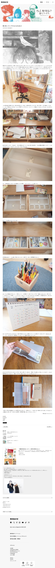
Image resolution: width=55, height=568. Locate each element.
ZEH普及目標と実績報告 (14, 549)
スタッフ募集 (12, 554)
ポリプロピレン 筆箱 (11, 373)
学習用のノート (13, 410)
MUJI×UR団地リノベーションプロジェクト (18, 536)
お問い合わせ (12, 545)
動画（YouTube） (7, 472)
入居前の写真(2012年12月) (7, 504)
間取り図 (4, 502)
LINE (4, 420)
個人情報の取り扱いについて (15, 550)
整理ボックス (18, 183)
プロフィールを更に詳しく (8, 477)
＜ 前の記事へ (5, 426)
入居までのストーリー (8, 471)
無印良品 (11, 557)
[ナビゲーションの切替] (53, 2)
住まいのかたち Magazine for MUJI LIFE (18, 527)
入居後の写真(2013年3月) (6, 505)
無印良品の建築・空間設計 (15, 538)
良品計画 (11, 559)
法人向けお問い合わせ (14, 552)
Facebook (5, 417)
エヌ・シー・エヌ (13, 560)
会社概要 (11, 548)
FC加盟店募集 (12, 553)
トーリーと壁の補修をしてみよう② (12, 436)
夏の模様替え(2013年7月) (6, 507)
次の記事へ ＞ (49, 426)
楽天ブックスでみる (22, 454)
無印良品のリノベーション (15, 533)
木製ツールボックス (42, 294)
